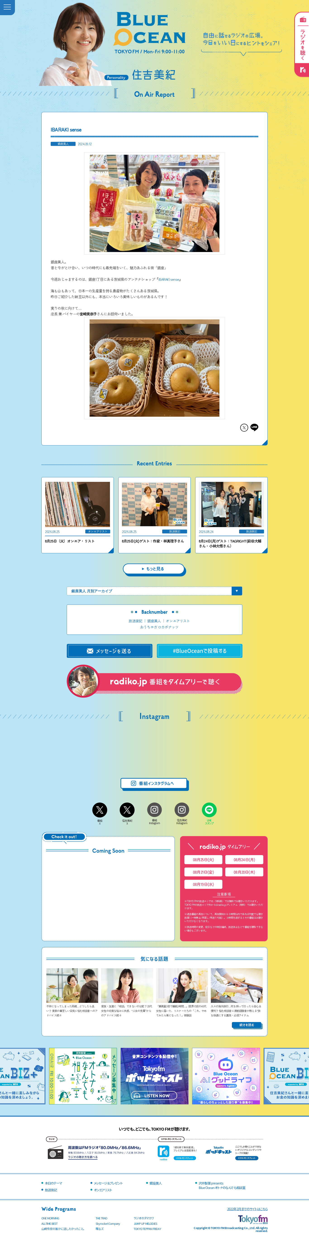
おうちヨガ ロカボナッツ (159, 627)
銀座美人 (154, 620)
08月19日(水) (203, 884)
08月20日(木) (244, 872)
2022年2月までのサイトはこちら (247, 1208)
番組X (99, 821)
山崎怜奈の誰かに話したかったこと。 (62, 1229)
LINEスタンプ (209, 821)
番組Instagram (154, 821)
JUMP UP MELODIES (145, 1223)
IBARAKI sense (168, 279)
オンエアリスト (178, 620)
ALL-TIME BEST (49, 1223)
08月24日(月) (244, 859)
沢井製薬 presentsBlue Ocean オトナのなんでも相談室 (222, 1185)
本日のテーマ (53, 1183)
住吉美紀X (127, 821)
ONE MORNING (50, 1218)
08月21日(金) (203, 872)
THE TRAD (101, 1218)
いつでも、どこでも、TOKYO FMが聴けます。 (154, 1129)
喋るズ (100, 1229)
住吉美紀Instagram (181, 821)
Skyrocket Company (108, 1223)
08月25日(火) (203, 859)
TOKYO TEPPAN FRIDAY (147, 1229)
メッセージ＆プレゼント (108, 1183)
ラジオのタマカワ (144, 1218)
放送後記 (135, 620)
